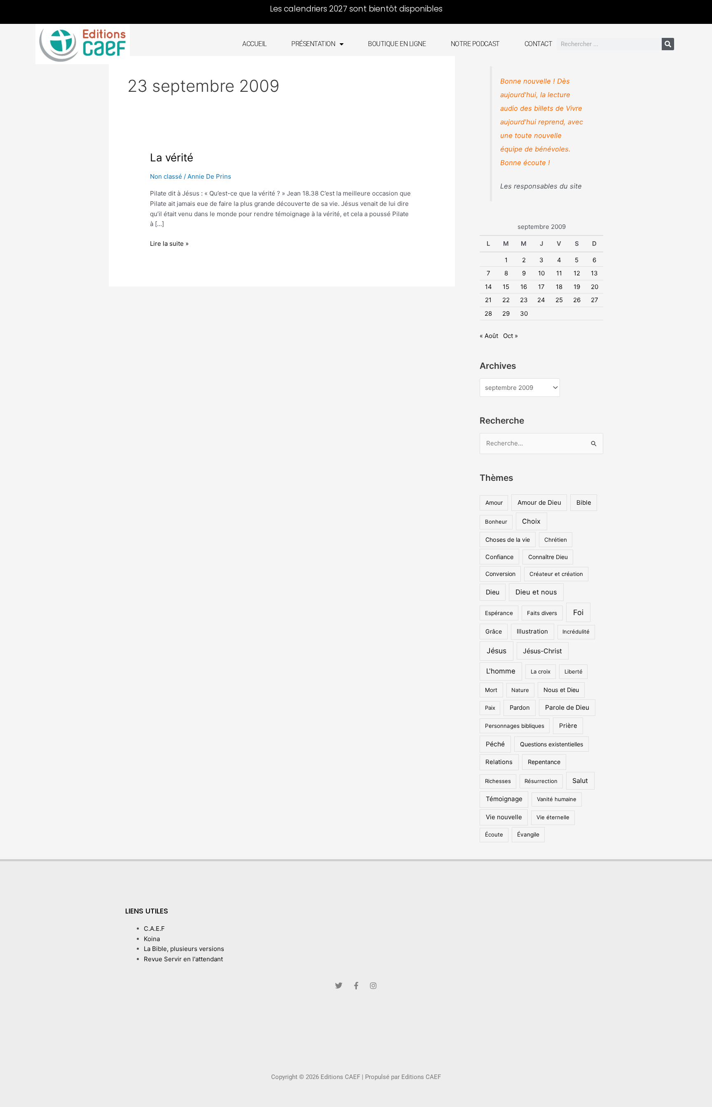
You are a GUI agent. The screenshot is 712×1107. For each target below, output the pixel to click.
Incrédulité (576, 631)
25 (559, 300)
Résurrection (541, 781)
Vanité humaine (556, 799)
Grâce (493, 631)
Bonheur (496, 521)
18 (559, 287)
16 (523, 287)
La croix (540, 671)
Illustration (532, 631)
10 (541, 273)
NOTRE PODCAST (475, 44)
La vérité (171, 157)
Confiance (499, 556)
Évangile (528, 834)
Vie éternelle (552, 817)
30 (524, 313)
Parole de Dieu (567, 707)
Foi (578, 612)
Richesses (498, 781)
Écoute (494, 834)
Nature (520, 690)
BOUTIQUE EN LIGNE (397, 44)
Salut (580, 780)
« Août (489, 336)
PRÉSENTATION (313, 44)
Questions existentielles (551, 744)
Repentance (544, 761)
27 (594, 300)
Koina (152, 939)
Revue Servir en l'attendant (183, 959)
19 (577, 287)
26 (577, 300)
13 (594, 273)
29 (506, 313)
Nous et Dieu (561, 689)
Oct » (510, 336)
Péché (495, 744)
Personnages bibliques (514, 725)
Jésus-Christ (542, 651)
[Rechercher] (668, 44)
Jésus (496, 650)
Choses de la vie (507, 539)
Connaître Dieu (548, 557)
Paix (490, 707)
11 (559, 273)
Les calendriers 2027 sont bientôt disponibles (356, 8)
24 (541, 300)
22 (506, 300)
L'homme (500, 671)
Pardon (520, 707)
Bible (583, 502)
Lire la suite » (169, 243)
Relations (499, 762)
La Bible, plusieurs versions (184, 949)
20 (594, 287)
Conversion (500, 573)
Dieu (492, 592)
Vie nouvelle (504, 817)
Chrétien (555, 539)
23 (524, 300)
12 (577, 273)
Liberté (573, 671)
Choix (531, 521)
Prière (568, 725)
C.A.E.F (154, 928)
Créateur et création (556, 574)
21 (488, 300)
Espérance (499, 613)
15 (506, 287)
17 (541, 287)
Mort (491, 690)
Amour (494, 502)
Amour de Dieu (539, 502)
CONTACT (539, 44)
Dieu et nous (536, 592)
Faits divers (542, 613)
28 (488, 313)
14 (488, 287)
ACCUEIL (254, 44)
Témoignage (504, 799)
